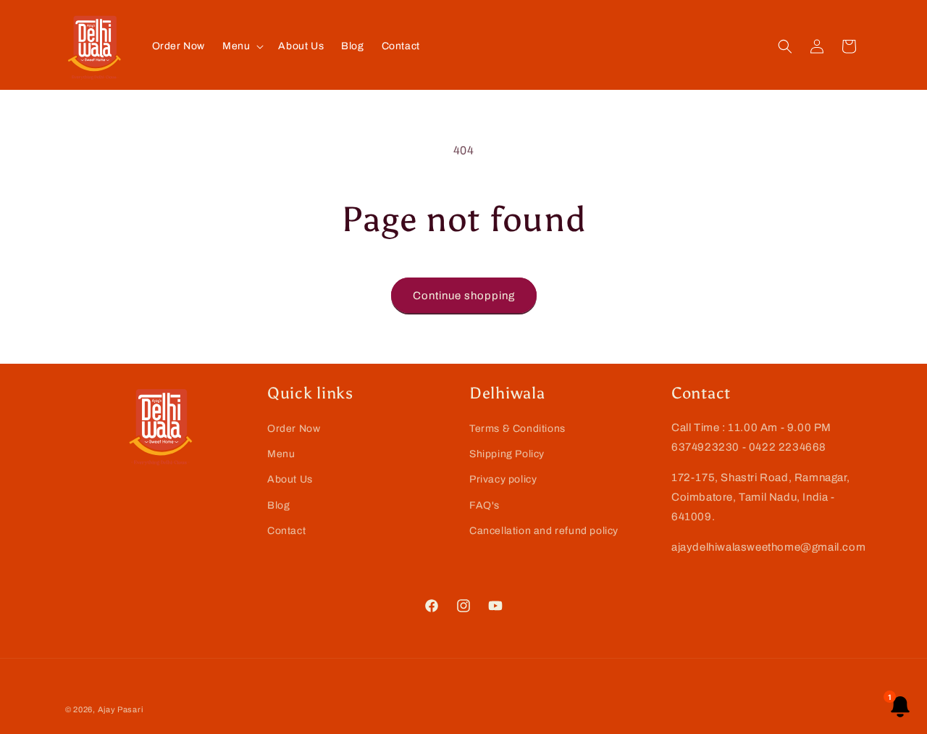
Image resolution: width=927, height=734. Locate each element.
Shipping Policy (507, 454)
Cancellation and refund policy (543, 530)
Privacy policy (503, 479)
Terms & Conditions (517, 428)
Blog (278, 505)
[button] (241, 46)
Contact (286, 530)
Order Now (293, 428)
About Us (290, 479)
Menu (281, 454)
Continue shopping (464, 295)
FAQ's (484, 505)
